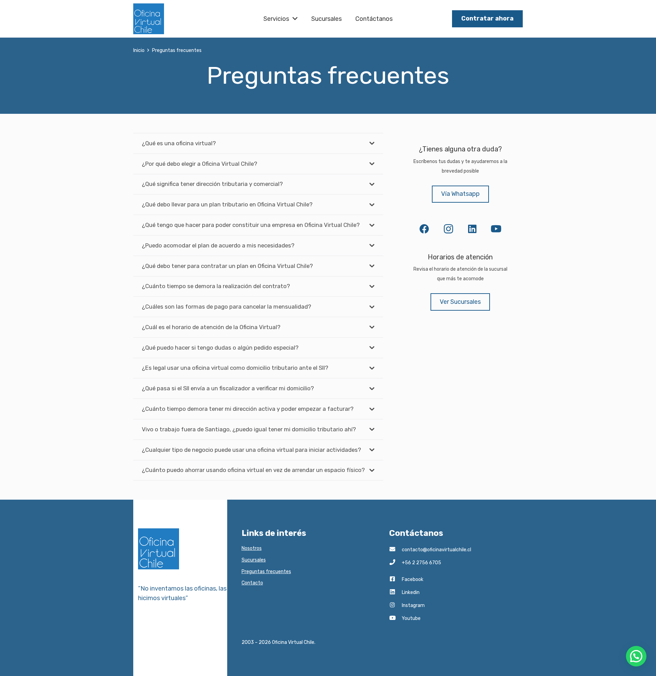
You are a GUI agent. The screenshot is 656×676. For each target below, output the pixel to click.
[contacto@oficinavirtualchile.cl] (395, 550)
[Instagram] (448, 229)
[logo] (148, 18)
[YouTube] (496, 229)
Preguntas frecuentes (266, 571)
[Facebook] (424, 229)
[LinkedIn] (472, 229)
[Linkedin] (395, 592)
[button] (636, 656)
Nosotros (252, 548)
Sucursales (254, 560)
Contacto (252, 583)
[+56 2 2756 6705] (395, 563)
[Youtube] (395, 618)
